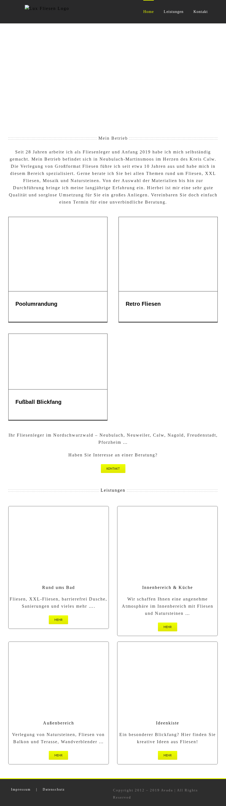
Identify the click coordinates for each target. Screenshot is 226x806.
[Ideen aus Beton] (167, 508)
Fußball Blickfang (38, 402)
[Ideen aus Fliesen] (167, 644)
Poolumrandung (36, 304)
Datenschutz (54, 789)
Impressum (21, 789)
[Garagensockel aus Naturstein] (59, 644)
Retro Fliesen (143, 304)
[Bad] (59, 508)
